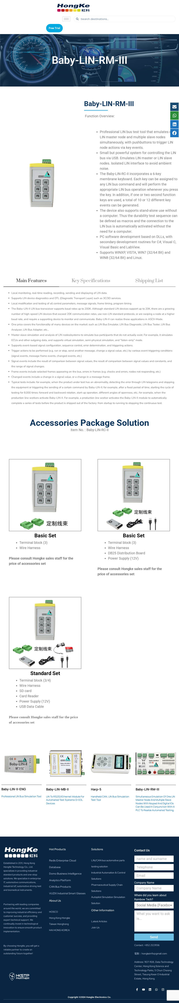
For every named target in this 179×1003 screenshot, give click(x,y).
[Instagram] (163, 989)
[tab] (31, 282)
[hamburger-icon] (66, 19)
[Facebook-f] (137, 989)
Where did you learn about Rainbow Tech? (150, 897)
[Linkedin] (150, 989)
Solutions (97, 849)
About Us (55, 900)
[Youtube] (143, 989)
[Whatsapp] (156, 989)
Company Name (144, 882)
